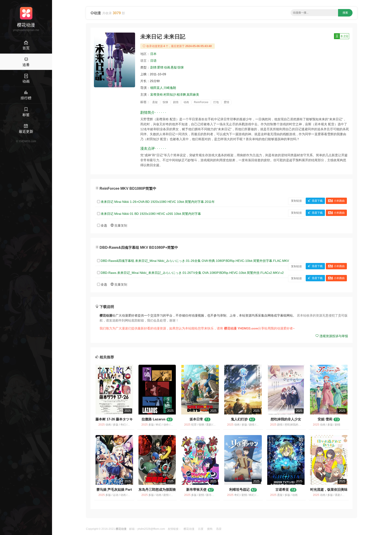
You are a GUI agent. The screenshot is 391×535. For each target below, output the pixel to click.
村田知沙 (169, 94)
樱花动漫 (189, 528)
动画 (167, 67)
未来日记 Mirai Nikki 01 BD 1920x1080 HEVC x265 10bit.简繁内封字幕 (151, 213)
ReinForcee (201, 102)
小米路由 (339, 200)
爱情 (160, 67)
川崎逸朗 (169, 88)
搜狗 (209, 528)
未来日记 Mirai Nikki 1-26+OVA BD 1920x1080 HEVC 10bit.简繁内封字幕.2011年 (158, 202)
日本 (153, 54)
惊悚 (180, 67)
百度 (200, 528)
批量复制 (120, 225)
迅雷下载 (317, 200)
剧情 (153, 67)
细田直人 (156, 88)
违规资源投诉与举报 (333, 336)
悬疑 (174, 67)
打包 (216, 102)
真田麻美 (192, 94)
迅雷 (219, 528)
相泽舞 (181, 94)
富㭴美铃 (156, 94)
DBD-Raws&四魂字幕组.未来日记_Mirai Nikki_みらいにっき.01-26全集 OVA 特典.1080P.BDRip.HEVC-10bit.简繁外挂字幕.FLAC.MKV (195, 261)
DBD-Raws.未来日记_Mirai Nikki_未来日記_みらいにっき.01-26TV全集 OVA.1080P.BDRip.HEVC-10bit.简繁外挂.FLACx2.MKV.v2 (192, 273)
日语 (153, 60)
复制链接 (296, 200)
